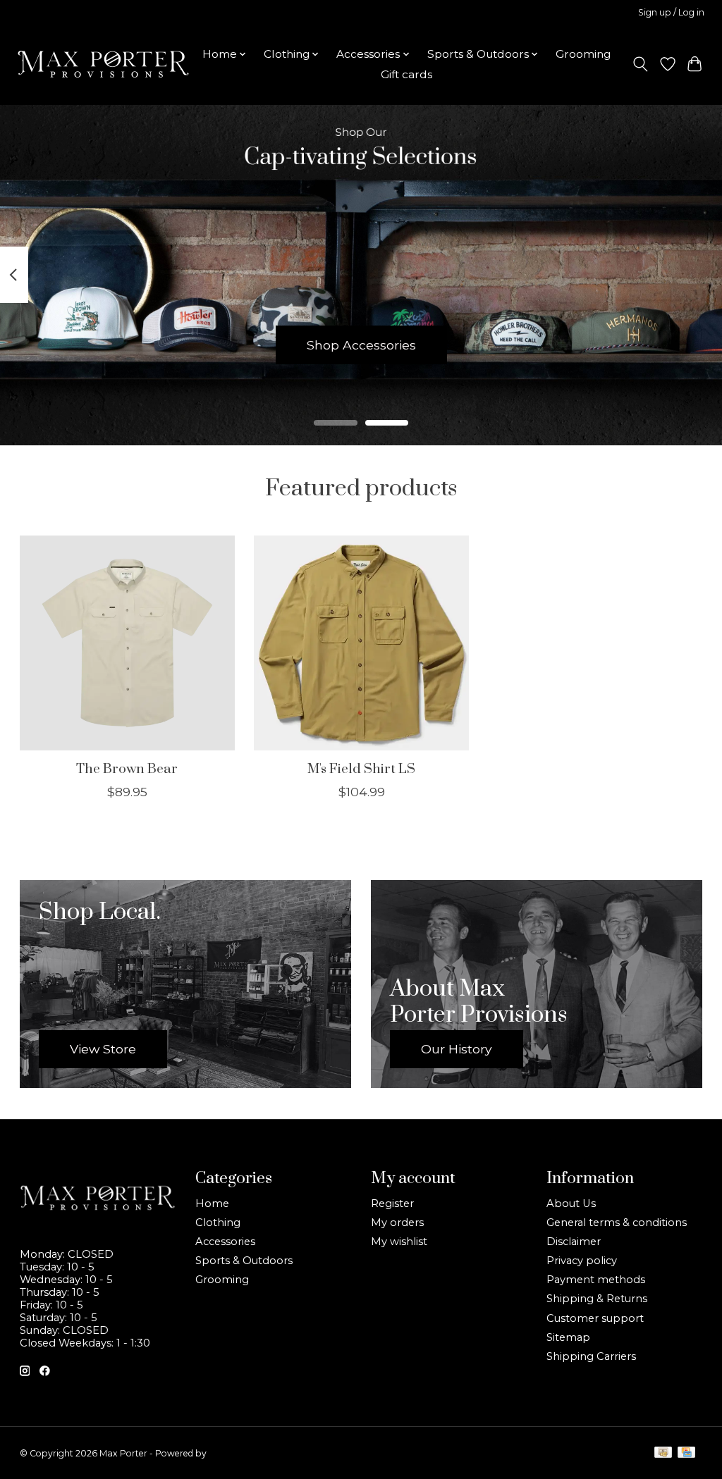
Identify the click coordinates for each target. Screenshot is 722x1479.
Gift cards (406, 74)
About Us (571, 1203)
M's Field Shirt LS (361, 769)
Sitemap (568, 1337)
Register (392, 1203)
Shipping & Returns (596, 1298)
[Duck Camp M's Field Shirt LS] (361, 643)
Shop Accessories (361, 344)
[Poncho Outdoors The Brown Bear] (127, 643)
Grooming (583, 54)
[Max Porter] (103, 64)
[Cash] (663, 1453)
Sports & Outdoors (244, 1260)
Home (212, 1203)
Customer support (595, 1318)
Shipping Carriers (591, 1356)
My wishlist (399, 1241)
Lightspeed (232, 1453)
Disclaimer (573, 1241)
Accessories (225, 1241)
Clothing (217, 1222)
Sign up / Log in (671, 12)
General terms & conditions (616, 1222)
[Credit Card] (686, 1453)
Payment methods (595, 1279)
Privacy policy (581, 1260)
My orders (397, 1222)
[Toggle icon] (640, 64)
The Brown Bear (127, 769)
